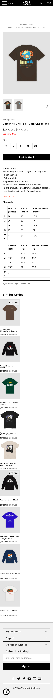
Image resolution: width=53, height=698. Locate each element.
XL (28, 146)
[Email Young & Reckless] (40, 679)
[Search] (42, 3)
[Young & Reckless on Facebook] (24, 679)
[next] (47, 106)
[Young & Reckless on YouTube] (29, 679)
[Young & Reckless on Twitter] (13, 679)
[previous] (6, 106)
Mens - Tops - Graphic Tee (19, 284)
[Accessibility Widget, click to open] (6, 692)
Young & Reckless (11, 120)
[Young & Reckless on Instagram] (34, 679)
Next (31, 24)
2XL (35, 146)
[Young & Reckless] (26, 3)
